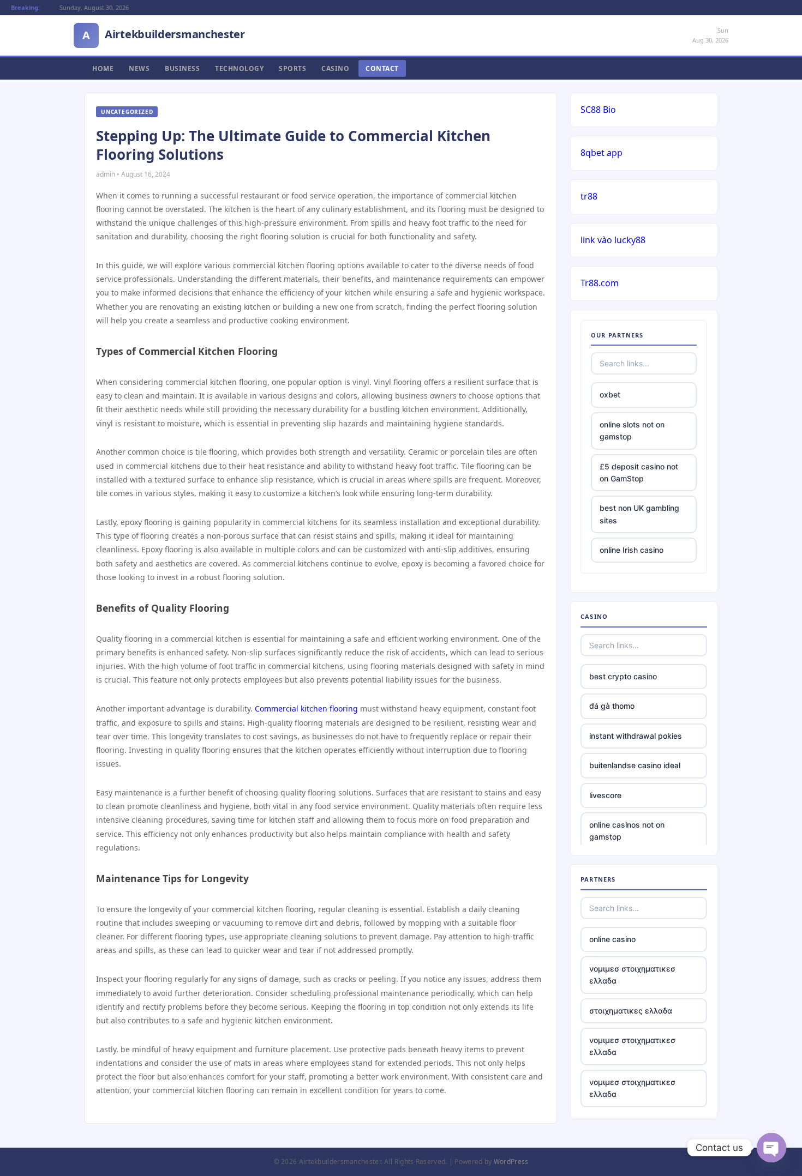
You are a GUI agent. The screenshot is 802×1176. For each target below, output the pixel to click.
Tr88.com (599, 283)
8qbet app (601, 153)
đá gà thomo (612, 705)
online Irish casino (631, 549)
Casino (335, 68)
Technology (239, 68)
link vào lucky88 (612, 240)
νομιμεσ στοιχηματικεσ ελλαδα (632, 974)
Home (102, 68)
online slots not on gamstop (632, 430)
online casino (612, 939)
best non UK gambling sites (639, 513)
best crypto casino (623, 676)
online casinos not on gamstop (627, 830)
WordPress (511, 1161)
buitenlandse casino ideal (634, 765)
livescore (605, 795)
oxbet (610, 394)
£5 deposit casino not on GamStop (639, 472)
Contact (382, 68)
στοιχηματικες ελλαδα (630, 1010)
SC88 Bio (598, 110)
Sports (292, 68)
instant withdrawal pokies (635, 735)
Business (182, 68)
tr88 (588, 196)
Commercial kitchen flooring (306, 708)
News (139, 68)
